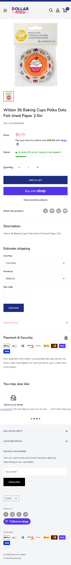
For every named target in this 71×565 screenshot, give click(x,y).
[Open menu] (5, 10)
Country (7, 255)
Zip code (8, 286)
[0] (65, 10)
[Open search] (51, 10)
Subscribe (14, 482)
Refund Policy (10, 322)
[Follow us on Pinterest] (19, 514)
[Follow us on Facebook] (5, 514)
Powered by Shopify (12, 558)
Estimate (14, 307)
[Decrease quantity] (19, 167)
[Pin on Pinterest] (52, 210)
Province (8, 271)
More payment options (35, 199)
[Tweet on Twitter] (58, 210)
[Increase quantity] (37, 167)
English (8, 498)
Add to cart (35, 180)
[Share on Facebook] (45, 210)
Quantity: (8, 167)
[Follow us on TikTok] (25, 514)
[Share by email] (65, 210)
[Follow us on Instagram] (12, 514)
